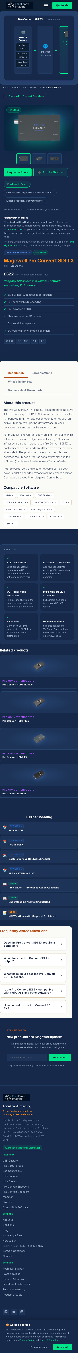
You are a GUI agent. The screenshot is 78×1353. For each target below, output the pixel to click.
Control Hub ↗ (13, 516)
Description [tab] (16, 373)
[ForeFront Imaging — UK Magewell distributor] (19, 5)
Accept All (62, 1347)
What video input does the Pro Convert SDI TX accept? (33, 975)
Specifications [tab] (42, 373)
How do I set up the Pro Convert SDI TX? (33, 1007)
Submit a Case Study (14, 1246)
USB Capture (10, 1160)
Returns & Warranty (14, 1289)
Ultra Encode (10, 1176)
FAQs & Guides (11, 1273)
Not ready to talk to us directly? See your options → (33, 209)
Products (17, 87)
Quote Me (62, 5)
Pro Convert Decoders (16, 1191)
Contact (7, 1256)
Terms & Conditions (14, 1251)
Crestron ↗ (56, 516)
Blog (5, 1230)
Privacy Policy (35, 1245)
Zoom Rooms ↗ (35, 516)
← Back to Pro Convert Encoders (25, 96)
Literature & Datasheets (16, 1284)
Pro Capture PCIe (13, 1165)
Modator (8, 1197)
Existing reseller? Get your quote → (26, 200)
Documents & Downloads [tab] (25, 390)
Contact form (15, 229)
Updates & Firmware (14, 1279)
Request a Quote (17, 172)
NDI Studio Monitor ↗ (17, 502)
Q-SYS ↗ (11, 523)
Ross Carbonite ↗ (15, 509)
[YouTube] (14, 1312)
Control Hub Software (15, 1207)
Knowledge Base (12, 1235)
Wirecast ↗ (25, 495)
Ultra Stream (10, 1181)
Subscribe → (60, 1057)
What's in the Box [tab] (20, 381)
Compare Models (55, 241)
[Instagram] (22, 1312)
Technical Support (13, 1268)
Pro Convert (30, 87)
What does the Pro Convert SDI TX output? (33, 960)
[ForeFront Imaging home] (16, 1097)
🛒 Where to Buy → (17, 184)
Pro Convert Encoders (16, 1186)
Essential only (38, 1347)
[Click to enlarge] (39, 126)
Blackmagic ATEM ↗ (41, 509)
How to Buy (10, 1240)
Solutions (8, 1224)
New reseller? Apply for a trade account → (30, 192)
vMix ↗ (9, 495)
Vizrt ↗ (65, 502)
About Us (8, 1219)
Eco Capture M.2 (12, 1170)
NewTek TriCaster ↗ (45, 502)
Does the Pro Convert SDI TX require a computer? (33, 944)
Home (6, 87)
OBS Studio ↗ (45, 495)
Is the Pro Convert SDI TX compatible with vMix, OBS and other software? (33, 991)
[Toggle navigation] (46, 5)
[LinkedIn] (6, 1312)
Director (7, 1202)
